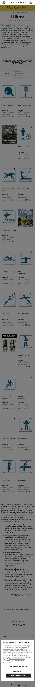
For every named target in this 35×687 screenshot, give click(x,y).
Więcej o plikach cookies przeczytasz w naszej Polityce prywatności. (14, 660)
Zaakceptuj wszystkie (18, 675)
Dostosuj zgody (18, 671)
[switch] (31, 3)
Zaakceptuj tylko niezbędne (18, 666)
